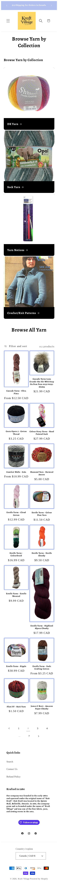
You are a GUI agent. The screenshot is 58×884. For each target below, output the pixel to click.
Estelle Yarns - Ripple (16, 666)
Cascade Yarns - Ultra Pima (16, 392)
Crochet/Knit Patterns (21, 313)
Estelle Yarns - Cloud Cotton (16, 513)
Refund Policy (13, 776)
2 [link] (28, 728)
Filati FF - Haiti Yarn (16, 706)
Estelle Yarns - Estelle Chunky (42, 554)
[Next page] (38, 736)
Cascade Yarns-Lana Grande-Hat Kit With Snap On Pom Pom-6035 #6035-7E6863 (42, 383)
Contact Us (11, 769)
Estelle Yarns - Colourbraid (16, 554)
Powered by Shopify (39, 879)
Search (9, 761)
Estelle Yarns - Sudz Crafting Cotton (42, 667)
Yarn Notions (15, 250)
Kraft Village (24, 879)
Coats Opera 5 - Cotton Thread (16, 432)
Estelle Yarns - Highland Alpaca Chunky (41, 627)
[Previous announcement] (7, 6)
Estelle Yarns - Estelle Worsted (16, 595)
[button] (8, 21)
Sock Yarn (13, 187)
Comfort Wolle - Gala (16, 472)
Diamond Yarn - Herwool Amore (42, 473)
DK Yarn (12, 124)
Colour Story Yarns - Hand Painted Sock (42, 433)
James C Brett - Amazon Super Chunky (42, 707)
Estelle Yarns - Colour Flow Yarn (42, 514)
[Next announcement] (51, 6)
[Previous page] (9, 728)
